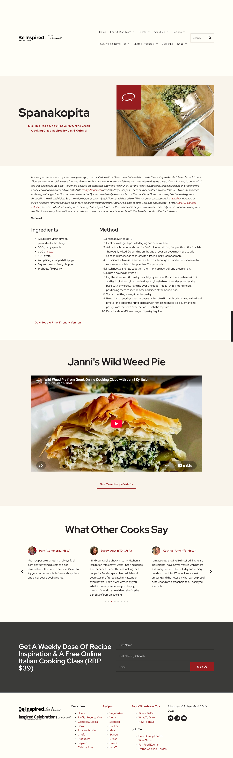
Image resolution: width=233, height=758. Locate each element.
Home (102, 31)
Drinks (113, 739)
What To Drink (147, 717)
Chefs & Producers (144, 43)
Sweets (114, 734)
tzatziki (175, 198)
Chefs (81, 734)
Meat (113, 730)
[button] (22, 571)
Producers (84, 739)
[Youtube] (184, 718)
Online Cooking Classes (152, 749)
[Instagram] (177, 718)
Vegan (113, 717)
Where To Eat (146, 713)
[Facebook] (170, 718)
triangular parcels (92, 190)
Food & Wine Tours (120, 31)
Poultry (114, 726)
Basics (113, 743)
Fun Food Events (148, 744)
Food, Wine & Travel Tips (112, 43)
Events (142, 31)
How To (114, 747)
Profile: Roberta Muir (90, 717)
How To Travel (147, 722)
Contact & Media (88, 722)
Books (81, 726)
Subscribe (167, 43)
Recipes (177, 31)
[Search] (210, 38)
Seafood (115, 722)
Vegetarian (116, 713)
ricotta (49, 251)
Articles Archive (87, 730)
